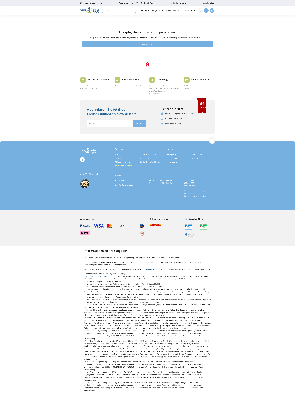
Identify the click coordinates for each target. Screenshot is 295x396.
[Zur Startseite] (89, 10)
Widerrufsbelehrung (123, 162)
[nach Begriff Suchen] (104, 10)
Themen (185, 10)
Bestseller (166, 10)
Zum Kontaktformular (124, 185)
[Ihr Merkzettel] (200, 10)
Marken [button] (176, 10)
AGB (116, 154)
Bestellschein (197, 158)
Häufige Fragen (172, 154)
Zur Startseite (147, 44)
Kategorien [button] (155, 10)
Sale (193, 10)
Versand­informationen (200, 154)
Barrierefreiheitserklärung (150, 162)
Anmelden (139, 123)
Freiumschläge (172, 158)
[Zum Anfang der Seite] (212, 141)
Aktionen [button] (145, 10)
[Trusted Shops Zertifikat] (84, 183)
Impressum (144, 158)
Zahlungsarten (172, 162)
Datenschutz (119, 158)
